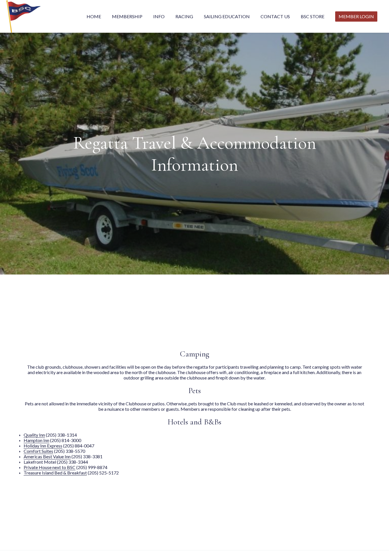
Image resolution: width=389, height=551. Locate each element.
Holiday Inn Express (43, 446)
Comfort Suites (38, 452)
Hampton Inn (36, 441)
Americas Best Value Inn (47, 457)
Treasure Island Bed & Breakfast (55, 473)
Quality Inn (34, 436)
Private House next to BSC (49, 468)
